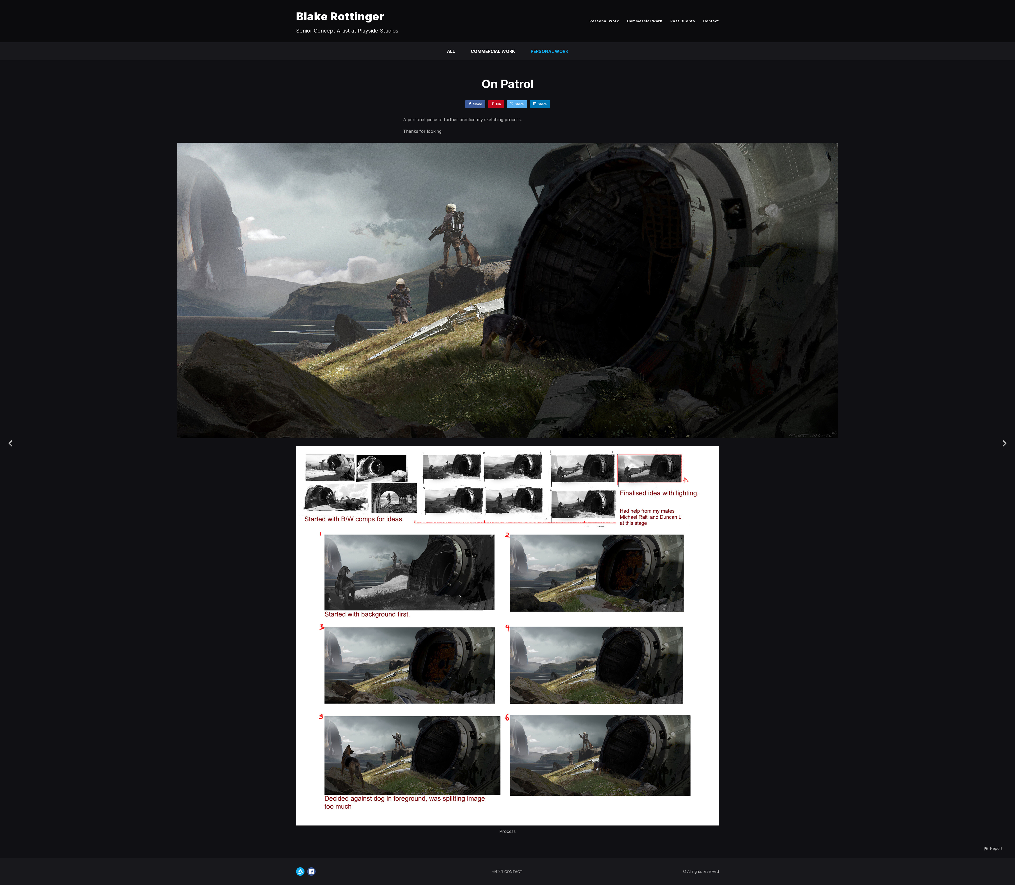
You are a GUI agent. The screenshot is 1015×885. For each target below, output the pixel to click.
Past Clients (682, 21)
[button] (992, 848)
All (451, 51)
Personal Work (604, 21)
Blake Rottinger (340, 16)
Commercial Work (644, 21)
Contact (711, 21)
